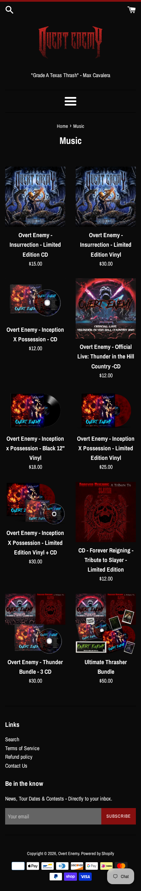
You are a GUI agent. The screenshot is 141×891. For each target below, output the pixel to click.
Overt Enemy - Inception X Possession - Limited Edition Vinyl (105, 448)
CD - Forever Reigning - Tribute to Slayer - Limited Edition (105, 559)
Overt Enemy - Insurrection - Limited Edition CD (35, 244)
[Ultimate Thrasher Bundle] (106, 624)
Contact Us (16, 765)
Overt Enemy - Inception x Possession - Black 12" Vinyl (35, 448)
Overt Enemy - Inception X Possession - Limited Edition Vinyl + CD (35, 542)
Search (12, 739)
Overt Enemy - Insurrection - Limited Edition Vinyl (105, 244)
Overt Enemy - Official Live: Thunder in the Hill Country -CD (105, 356)
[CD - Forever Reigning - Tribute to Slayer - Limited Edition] (106, 512)
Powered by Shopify (97, 853)
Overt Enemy (68, 853)
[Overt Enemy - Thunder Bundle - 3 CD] (35, 624)
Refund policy (19, 756)
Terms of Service (22, 748)
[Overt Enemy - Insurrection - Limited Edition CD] (35, 197)
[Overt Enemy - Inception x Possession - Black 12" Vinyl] (35, 410)
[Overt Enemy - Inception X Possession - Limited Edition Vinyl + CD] (35, 503)
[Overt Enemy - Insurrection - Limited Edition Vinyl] (106, 197)
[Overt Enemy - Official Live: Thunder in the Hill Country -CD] (106, 308)
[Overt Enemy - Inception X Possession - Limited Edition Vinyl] (106, 410)
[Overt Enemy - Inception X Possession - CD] (35, 299)
